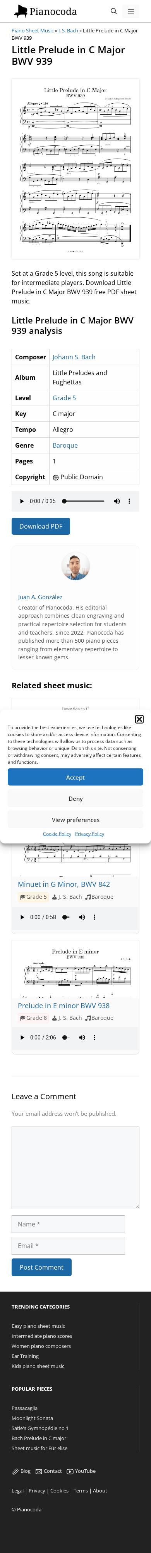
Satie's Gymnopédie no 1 (40, 1428)
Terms (81, 1490)
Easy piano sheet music (38, 1325)
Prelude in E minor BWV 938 (64, 1005)
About (100, 1490)
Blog (25, 1470)
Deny (76, 798)
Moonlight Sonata (32, 1418)
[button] (139, 719)
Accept (75, 777)
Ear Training (25, 1356)
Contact (52, 1470)
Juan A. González (40, 597)
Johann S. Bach (74, 357)
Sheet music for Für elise (39, 1448)
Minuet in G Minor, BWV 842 (64, 884)
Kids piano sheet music (38, 1366)
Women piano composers (41, 1345)
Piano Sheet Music (33, 30)
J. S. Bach (68, 30)
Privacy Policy (89, 833)
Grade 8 (36, 1017)
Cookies (59, 1490)
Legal (18, 1490)
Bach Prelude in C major (39, 1438)
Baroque (65, 445)
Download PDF (40, 526)
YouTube (85, 1470)
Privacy (37, 1490)
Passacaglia (25, 1408)
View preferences (76, 819)
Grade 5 (64, 398)
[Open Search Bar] (113, 11)
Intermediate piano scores (42, 1335)
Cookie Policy (57, 833)
